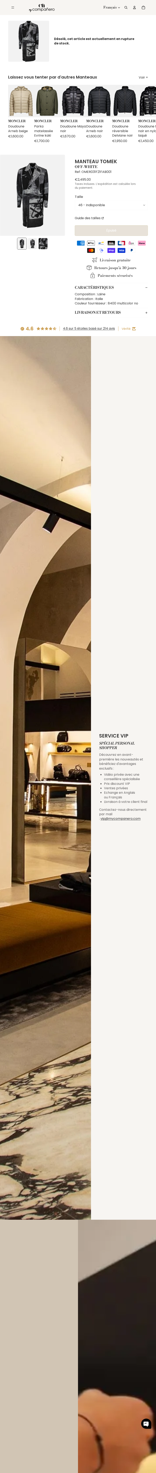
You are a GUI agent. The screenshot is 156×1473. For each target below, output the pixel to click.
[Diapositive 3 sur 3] (43, 243)
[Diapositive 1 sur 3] (21, 243)
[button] (146, 1424)
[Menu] (12, 7)
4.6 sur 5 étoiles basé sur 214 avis (89, 328)
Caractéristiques (94, 287)
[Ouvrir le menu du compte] (134, 7)
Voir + (143, 77)
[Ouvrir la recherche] (125, 7)
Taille (79, 196)
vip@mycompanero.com (121, 818)
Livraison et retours (98, 312)
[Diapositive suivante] (144, 116)
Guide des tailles (88, 218)
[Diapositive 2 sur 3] (32, 243)
